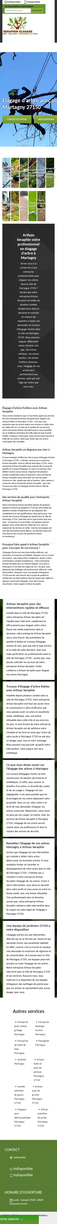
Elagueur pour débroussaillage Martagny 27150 (22, 1117)
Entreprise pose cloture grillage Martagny (21, 1028)
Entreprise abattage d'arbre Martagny (42, 1028)
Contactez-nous (17, 119)
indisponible (13, 2)
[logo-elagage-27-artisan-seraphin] (18, 26)
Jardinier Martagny (20, 1062)
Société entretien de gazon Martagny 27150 (19, 1094)
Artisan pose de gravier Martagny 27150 (37, 1094)
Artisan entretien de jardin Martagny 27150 (43, 1117)
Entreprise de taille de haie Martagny (21, 1047)
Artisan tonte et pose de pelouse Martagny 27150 (39, 1070)
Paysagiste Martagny (42, 1043)
